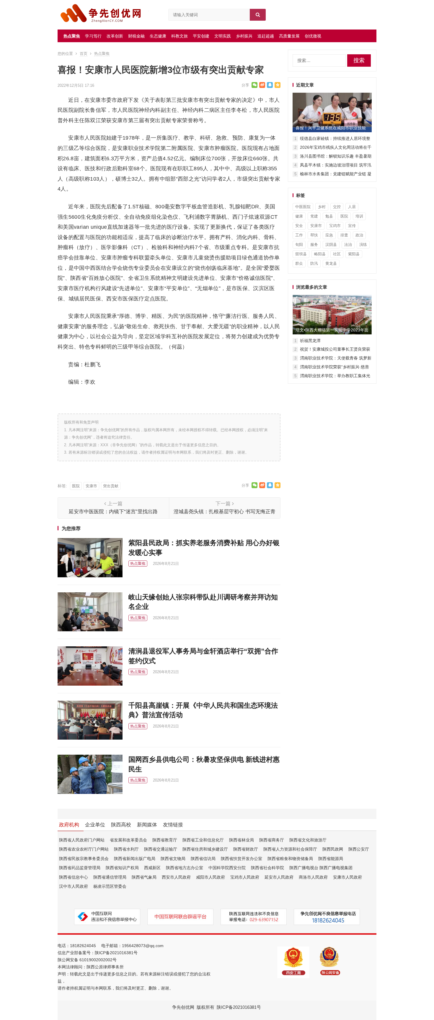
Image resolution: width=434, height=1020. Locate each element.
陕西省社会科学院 (267, 867)
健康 (299, 216)
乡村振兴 (244, 36)
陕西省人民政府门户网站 (82, 840)
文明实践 (222, 36)
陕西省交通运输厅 (160, 849)
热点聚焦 (71, 36)
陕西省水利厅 (126, 849)
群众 (299, 263)
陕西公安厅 (358, 849)
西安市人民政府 (176, 877)
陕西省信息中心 (73, 877)
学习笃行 (93, 36)
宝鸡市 (335, 225)
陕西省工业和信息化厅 (203, 840)
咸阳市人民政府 (210, 877)
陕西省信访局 (203, 858)
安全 (299, 225)
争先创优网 (183, 1007)
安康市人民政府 (347, 877)
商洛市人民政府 (313, 877)
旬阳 (299, 244)
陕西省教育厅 (164, 840)
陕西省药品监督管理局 (79, 867)
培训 (359, 216)
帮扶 (314, 235)
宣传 (352, 225)
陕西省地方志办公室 (184, 867)
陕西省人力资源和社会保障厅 (290, 849)
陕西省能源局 (330, 858)
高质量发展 (289, 36)
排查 (344, 235)
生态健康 (158, 36)
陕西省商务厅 (271, 840)
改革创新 (115, 36)
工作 (299, 235)
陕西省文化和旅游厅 (308, 840)
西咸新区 (152, 867)
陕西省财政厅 (245, 849)
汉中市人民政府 (73, 886)
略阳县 (320, 254)
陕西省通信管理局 (109, 877)
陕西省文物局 (173, 858)
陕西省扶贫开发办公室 (241, 858)
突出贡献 (110, 486)
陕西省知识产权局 (122, 867)
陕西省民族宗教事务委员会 (84, 858)
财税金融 (136, 36)
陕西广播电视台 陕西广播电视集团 (321, 867)
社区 (337, 254)
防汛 (314, 263)
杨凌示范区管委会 (109, 886)
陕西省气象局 (144, 877)
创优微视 (313, 36)
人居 (352, 207)
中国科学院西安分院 (227, 867)
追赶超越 (265, 36)
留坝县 (301, 254)
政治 (359, 235)
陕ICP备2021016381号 (116, 952)
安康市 (91, 486)
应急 (329, 235)
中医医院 (303, 207)
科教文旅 (179, 36)
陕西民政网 (332, 849)
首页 (83, 53)
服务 (314, 244)
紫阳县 (354, 254)
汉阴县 (331, 244)
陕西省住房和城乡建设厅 (205, 849)
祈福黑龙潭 (310, 340)
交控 (337, 207)
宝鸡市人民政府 (244, 877)
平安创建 (201, 36)
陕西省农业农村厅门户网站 (84, 849)
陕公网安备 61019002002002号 (87, 959)
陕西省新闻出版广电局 (134, 858)
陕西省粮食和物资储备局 (290, 858)
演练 (363, 244)
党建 (314, 216)
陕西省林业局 (241, 840)
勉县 (329, 216)
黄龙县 (331, 263)
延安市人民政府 (279, 877)
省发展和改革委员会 (128, 840)
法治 (348, 244)
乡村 (322, 207)
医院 (76, 486)
